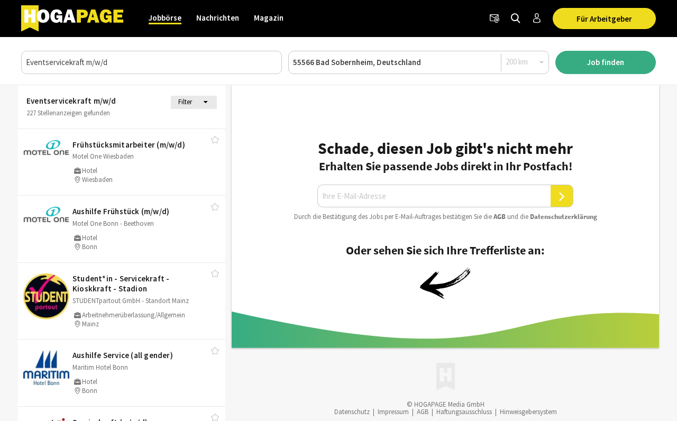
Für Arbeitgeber (604, 19)
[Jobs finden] (515, 18)
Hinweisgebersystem (528, 411)
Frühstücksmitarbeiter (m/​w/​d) (128, 145)
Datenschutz (352, 411)
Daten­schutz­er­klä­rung (563, 216)
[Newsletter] (494, 18)
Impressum (393, 411)
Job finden (605, 62)
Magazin (268, 18)
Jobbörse (165, 18)
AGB (499, 216)
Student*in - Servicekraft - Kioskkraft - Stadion (120, 283)
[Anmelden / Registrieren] (536, 18)
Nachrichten (217, 18)
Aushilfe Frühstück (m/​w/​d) (120, 211)
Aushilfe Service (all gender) (122, 355)
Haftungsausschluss (464, 411)
